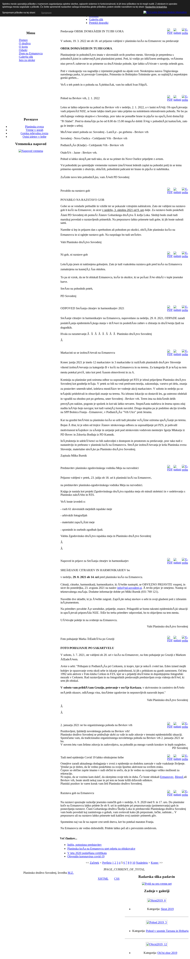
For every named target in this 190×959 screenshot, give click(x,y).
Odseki (23, 50)
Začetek (94, 862)
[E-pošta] (185, 33)
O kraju (23, 46)
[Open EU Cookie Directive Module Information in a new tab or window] (165, 11)
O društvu (25, 43)
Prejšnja (107, 862)
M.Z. (71, 872)
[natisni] (177, 32)
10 (133, 862)
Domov (23, 40)
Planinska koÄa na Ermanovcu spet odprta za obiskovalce (101, 848)
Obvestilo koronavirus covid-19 (85, 856)
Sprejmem (46, 12)
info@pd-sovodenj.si (129, 587)
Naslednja (142, 862)
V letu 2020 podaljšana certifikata (87, 853)
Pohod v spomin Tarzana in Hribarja (167, 930)
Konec (155, 862)
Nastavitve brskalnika (156, 7)
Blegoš (179, 776)
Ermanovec (166, 776)
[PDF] (170, 32)
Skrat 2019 (167, 909)
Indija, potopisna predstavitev (84, 844)
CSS (116, 878)
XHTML (103, 878)
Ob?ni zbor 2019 (167, 952)
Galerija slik (26, 56)
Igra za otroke (27, 60)
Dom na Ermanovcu (31, 53)
